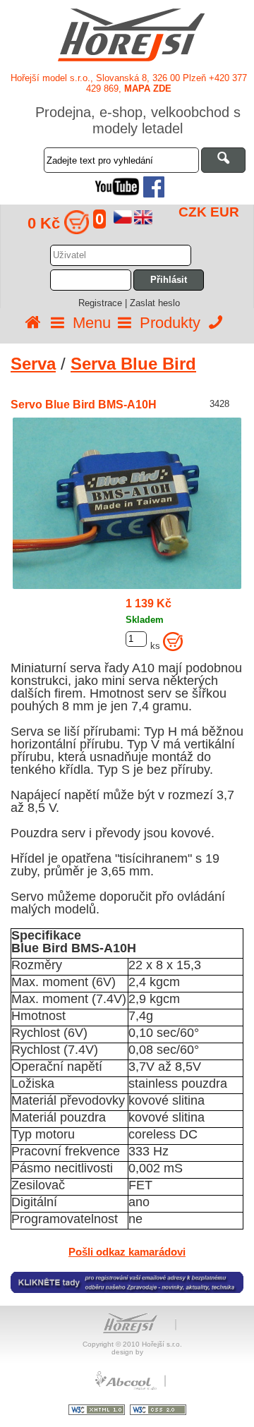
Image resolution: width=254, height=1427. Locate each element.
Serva (33, 363)
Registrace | (104, 303)
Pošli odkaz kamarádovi (127, 1252)
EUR (224, 212)
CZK (193, 212)
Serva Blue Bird (133, 363)
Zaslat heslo (155, 303)
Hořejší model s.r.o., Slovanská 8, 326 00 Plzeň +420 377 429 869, (129, 83)
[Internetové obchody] (127, 1388)
